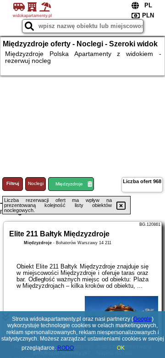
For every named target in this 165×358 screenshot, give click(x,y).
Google (142, 319)
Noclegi (36, 183)
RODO (65, 348)
